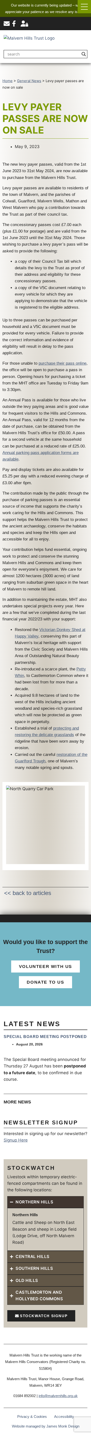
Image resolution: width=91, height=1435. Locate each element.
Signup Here (16, 1140)
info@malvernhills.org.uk (58, 1396)
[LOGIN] (24, 24)
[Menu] (84, 6)
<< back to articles (27, 893)
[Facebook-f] (14, 24)
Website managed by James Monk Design (45, 1426)
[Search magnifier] (83, 54)
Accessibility (64, 1416)
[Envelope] (7, 24)
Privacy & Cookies (32, 1416)
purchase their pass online (62, 363)
